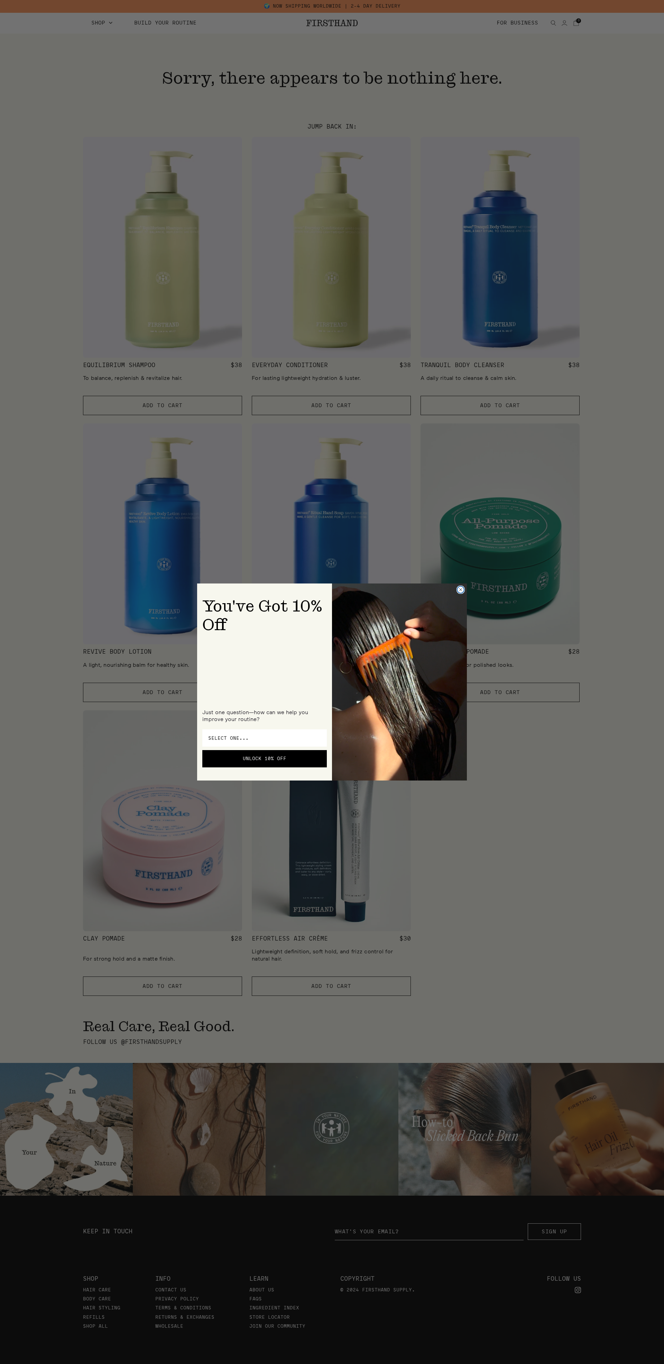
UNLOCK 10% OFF (264, 759)
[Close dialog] (460, 589)
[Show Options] (320, 738)
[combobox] (262, 738)
